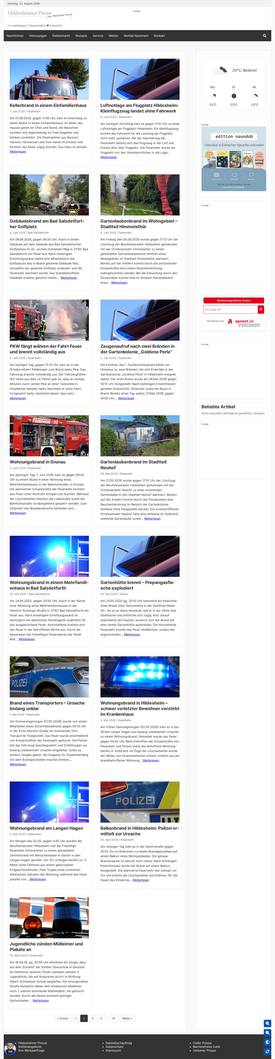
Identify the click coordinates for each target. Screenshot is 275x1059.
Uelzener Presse (204, 1050)
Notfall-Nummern (136, 36)
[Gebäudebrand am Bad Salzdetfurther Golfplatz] (49, 194)
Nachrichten (15, 36)
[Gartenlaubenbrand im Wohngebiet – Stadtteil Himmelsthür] (140, 194)
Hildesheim (34, 834)
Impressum (113, 1050)
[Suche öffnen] (265, 36)
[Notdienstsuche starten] (261, 310)
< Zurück (62, 1018)
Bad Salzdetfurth (38, 232)
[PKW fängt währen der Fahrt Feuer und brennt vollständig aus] (49, 320)
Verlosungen (38, 36)
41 (113, 1018)
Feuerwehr (33, 111)
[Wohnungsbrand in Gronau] (49, 435)
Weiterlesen (18, 151)
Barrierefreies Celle (206, 1047)
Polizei (124, 594)
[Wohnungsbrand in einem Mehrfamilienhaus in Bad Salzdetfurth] (49, 556)
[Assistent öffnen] (10, 1049)
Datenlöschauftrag (119, 1043)
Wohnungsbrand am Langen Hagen (46, 828)
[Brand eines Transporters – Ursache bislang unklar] (49, 676)
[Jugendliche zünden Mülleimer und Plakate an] (49, 917)
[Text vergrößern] (267, 1023)
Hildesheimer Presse (32, 1043)
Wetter (113, 36)
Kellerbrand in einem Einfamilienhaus (48, 105)
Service (98, 36)
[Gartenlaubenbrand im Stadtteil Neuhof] (140, 435)
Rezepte (81, 36)
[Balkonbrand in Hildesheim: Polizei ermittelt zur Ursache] (140, 802)
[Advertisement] (201, 21)
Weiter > (127, 1018)
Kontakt (159, 36)
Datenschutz (114, 1047)
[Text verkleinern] (267, 1033)
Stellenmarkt (61, 36)
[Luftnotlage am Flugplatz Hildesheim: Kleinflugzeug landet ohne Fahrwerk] (140, 79)
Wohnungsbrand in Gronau (37, 462)
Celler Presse (202, 1043)
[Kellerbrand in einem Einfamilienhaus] (49, 79)
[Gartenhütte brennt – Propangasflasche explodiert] (140, 556)
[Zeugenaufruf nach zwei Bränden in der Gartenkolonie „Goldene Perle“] (140, 320)
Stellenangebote (29, 1047)
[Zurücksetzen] (267, 1051)
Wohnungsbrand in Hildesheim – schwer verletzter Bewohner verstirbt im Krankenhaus (139, 708)
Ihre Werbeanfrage (31, 1050)
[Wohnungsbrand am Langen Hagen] (49, 802)
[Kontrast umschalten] (267, 1042)
